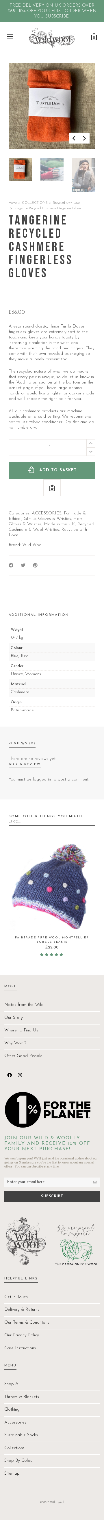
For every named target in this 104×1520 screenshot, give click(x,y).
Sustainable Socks (21, 1435)
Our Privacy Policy (21, 1335)
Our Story (13, 1018)
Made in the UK (59, 524)
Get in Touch (16, 1297)
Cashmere (20, 692)
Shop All (12, 1384)
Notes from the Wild (24, 1005)
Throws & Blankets (21, 1397)
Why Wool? (15, 1043)
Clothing (12, 1409)
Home (13, 203)
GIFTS (30, 519)
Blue (14, 656)
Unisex (17, 674)
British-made (22, 710)
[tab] (39, 615)
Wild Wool (32, 545)
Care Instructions (20, 1348)
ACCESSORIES (47, 513)
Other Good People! (23, 1056)
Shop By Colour (19, 1461)
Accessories (15, 1422)
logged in (42, 779)
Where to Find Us (21, 1030)
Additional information (39, 615)
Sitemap (12, 1473)
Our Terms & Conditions (26, 1322)
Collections (14, 1448)
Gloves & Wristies (54, 519)
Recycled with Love (66, 203)
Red (25, 656)
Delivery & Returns (21, 1310)
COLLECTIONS (35, 203)
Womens (33, 674)
